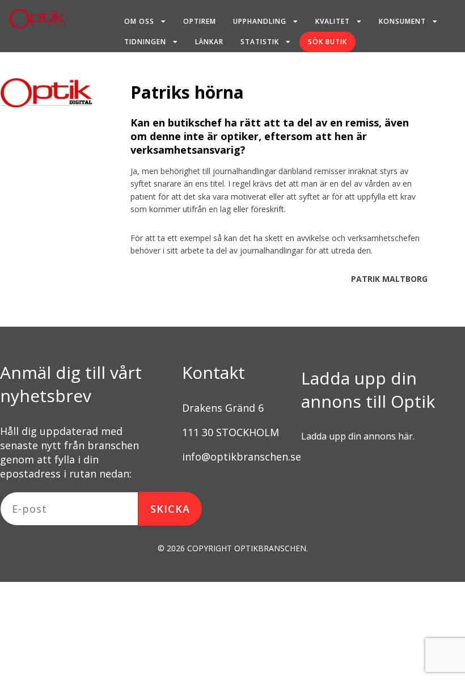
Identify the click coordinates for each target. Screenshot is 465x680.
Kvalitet (332, 21)
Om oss (139, 21)
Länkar (209, 42)
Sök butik (327, 42)
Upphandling (259, 21)
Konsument (402, 21)
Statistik (259, 42)
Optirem (199, 21)
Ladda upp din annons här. (358, 436)
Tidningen (145, 42)
